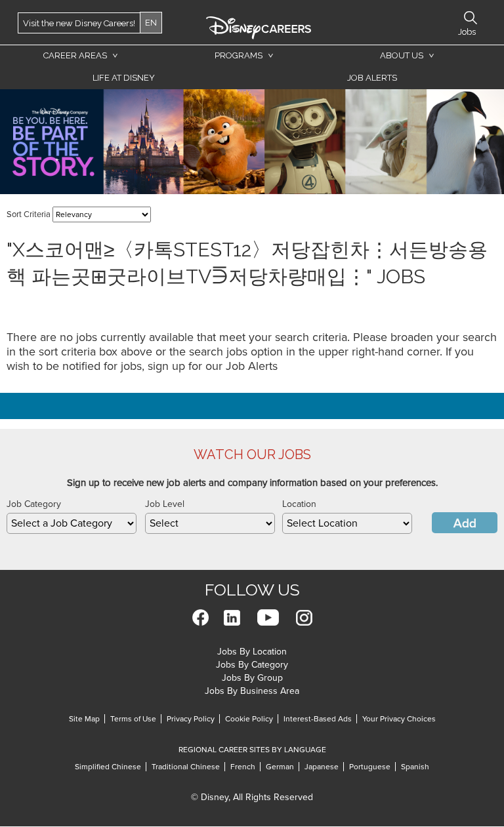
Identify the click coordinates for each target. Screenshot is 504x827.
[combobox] (71, 523)
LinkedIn (232, 617)
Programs (238, 55)
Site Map (84, 718)
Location (299, 504)
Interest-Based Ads (318, 718)
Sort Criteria (29, 214)
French (242, 766)
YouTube (268, 617)
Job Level (164, 504)
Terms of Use (133, 718)
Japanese (321, 766)
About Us (401, 55)
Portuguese (369, 766)
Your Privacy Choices (399, 718)
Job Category (34, 504)
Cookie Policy (249, 718)
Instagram (304, 617)
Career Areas (75, 55)
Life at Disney (124, 78)
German (280, 766)
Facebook (200, 617)
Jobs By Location (252, 651)
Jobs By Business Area (252, 690)
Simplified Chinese (108, 766)
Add (464, 523)
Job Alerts (372, 78)
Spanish (415, 766)
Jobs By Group (252, 677)
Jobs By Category (252, 664)
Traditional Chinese (186, 766)
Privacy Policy (191, 718)
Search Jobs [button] (470, 17)
